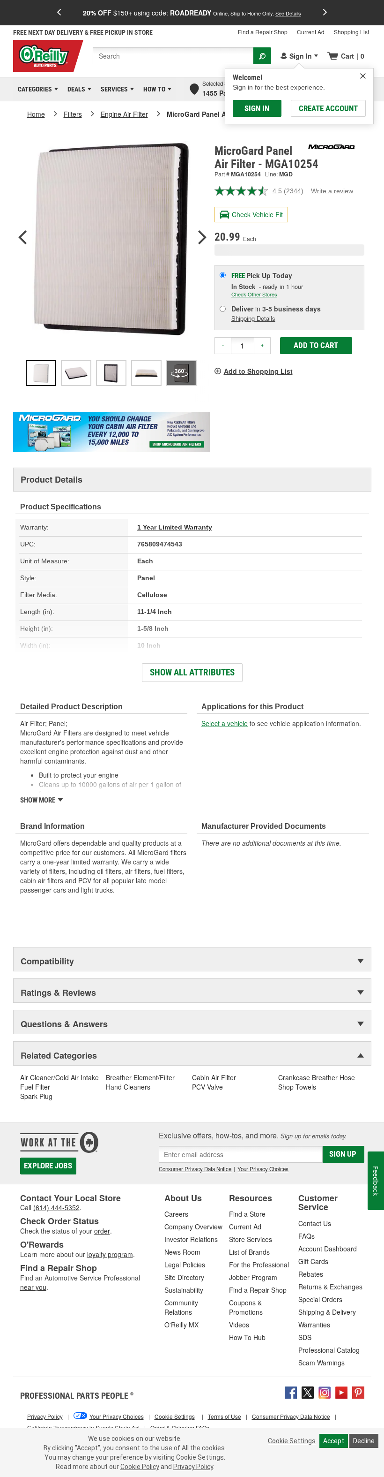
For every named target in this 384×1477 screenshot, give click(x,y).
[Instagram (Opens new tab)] (324, 1391)
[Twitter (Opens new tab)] (308, 1391)
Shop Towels (297, 1086)
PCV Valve (207, 1086)
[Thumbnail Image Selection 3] (111, 373)
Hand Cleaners (128, 1086)
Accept (333, 1441)
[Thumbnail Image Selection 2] (76, 373)
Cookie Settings (292, 1441)
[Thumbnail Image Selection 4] (146, 373)
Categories (33, 89)
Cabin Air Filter (214, 1077)
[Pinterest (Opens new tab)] (358, 1391)
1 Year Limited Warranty (174, 527)
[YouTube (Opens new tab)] (341, 1391)
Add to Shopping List (258, 371)
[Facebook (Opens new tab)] (291, 1391)
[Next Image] (202, 238)
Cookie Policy (139, 1466)
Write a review (332, 191)
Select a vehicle (224, 723)
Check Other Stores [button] (254, 294)
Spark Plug (36, 1096)
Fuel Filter (35, 1086)
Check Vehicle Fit (257, 214)
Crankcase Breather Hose (316, 1077)
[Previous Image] (22, 238)
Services (113, 89)
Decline (364, 1441)
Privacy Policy (193, 1466)
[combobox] (173, 55)
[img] (363, 76)
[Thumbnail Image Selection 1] (41, 373)
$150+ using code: (192, 12)
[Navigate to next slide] (325, 13)
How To (152, 89)
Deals (74, 89)
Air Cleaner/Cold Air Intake (59, 1077)
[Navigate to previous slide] (59, 13)
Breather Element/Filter (140, 1077)
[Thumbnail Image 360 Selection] (181, 373)
